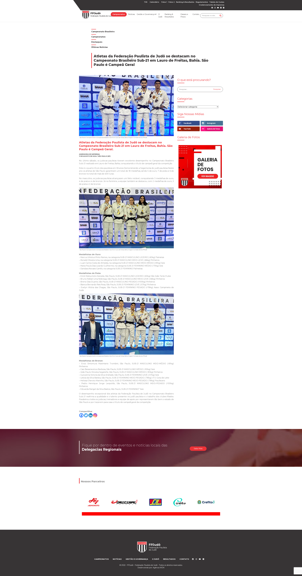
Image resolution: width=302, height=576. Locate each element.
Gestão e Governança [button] (146, 14)
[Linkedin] (90, 415)
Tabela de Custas (216, 2)
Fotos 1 (164, 2)
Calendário (154, 2)
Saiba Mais (198, 449)
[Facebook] (81, 415)
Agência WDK (158, 568)
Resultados (169, 559)
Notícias (131, 14)
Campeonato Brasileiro (103, 31)
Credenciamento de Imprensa (211, 5)
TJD (145, 2)
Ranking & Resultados (185, 2)
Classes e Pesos (184, 15)
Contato (196, 14)
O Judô (160, 15)
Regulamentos (202, 2)
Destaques (96, 42)
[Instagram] (95, 415)
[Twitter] (86, 415)
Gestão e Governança (137, 559)
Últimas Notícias (99, 47)
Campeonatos (119, 14)
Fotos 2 (171, 2)
